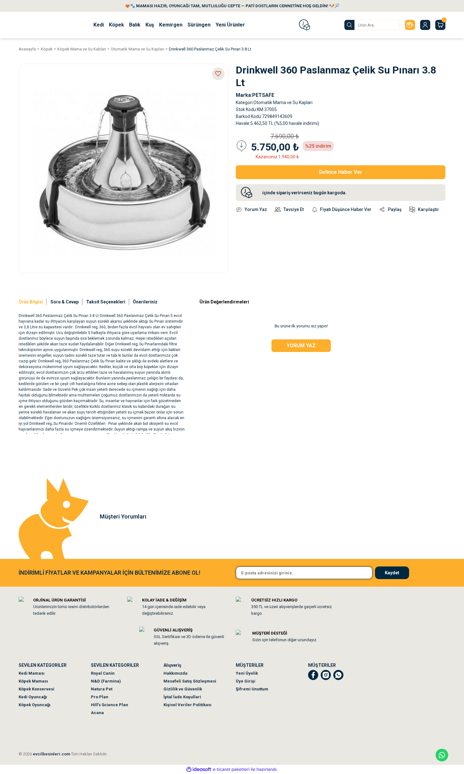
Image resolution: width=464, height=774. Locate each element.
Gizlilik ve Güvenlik (183, 689)
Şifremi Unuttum (252, 689)
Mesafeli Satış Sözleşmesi (190, 681)
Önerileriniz (145, 301)
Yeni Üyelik (247, 673)
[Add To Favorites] (218, 73)
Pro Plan (99, 697)
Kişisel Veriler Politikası (187, 704)
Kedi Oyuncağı (33, 697)
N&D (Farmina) (106, 681)
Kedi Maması (32, 673)
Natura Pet (101, 689)
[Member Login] (425, 25)
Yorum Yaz (301, 346)
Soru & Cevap (65, 301)
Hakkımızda (175, 673)
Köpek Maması (33, 681)
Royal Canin (103, 673)
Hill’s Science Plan (109, 704)
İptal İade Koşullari (182, 697)
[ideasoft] (198, 769)
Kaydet (392, 572)
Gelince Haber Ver (340, 172)
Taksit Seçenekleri (105, 301)
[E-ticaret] (231, 769)
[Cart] (440, 25)
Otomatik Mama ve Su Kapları (282, 102)
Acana (97, 712)
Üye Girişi (245, 681)
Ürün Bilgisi (31, 301)
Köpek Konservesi (36, 689)
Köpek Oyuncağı (35, 704)
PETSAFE (263, 95)
